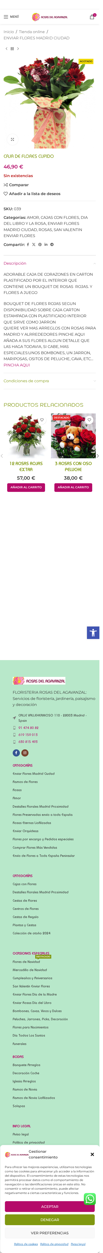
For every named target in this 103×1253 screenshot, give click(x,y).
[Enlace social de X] (34, 244)
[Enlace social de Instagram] (25, 753)
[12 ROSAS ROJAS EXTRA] (26, 436)
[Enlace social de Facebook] (28, 244)
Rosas (17, 790)
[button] (93, 632)
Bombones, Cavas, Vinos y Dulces (37, 1011)
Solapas (19, 1106)
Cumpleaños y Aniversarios (32, 978)
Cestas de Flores (25, 900)
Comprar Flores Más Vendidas (35, 847)
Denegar (49, 1219)
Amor (17, 798)
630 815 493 (28, 742)
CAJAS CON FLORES (60, 217)
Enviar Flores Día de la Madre (35, 994)
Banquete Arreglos (26, 1065)
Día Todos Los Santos (29, 1035)
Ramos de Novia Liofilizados (34, 1098)
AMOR (33, 217)
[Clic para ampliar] (12, 139)
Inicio (9, 32)
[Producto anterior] (6, 49)
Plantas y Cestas (24, 925)
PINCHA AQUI (17, 365)
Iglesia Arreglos (24, 1081)
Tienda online (32, 32)
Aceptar (49, 1206)
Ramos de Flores (25, 782)
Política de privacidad (54, 1244)
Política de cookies (26, 1244)
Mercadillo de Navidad (30, 970)
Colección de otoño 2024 (31, 933)
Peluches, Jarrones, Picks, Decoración (40, 1019)
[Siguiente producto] (18, 49)
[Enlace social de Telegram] (52, 244)
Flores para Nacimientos (30, 1027)
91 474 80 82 (28, 728)
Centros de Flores (26, 909)
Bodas (18, 1057)
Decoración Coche (26, 1073)
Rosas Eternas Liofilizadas (32, 823)
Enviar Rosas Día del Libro (32, 1003)
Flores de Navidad (31, 961)
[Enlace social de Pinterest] (40, 244)
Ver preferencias (50, 1233)
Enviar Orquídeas (25, 831)
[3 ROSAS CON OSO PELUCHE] (73, 436)
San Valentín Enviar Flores (31, 986)
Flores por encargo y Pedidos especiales (43, 839)
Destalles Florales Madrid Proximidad (41, 806)
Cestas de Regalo (26, 917)
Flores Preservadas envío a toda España (43, 815)
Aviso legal (78, 1244)
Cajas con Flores (24, 884)
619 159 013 (28, 735)
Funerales (19, 1044)
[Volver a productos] (12, 49)
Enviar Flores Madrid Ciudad (34, 774)
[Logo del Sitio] (50, 16)
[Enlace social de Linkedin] (46, 244)
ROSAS (45, 229)
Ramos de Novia (25, 1089)
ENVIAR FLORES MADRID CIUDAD (36, 38)
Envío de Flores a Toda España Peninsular (44, 856)
